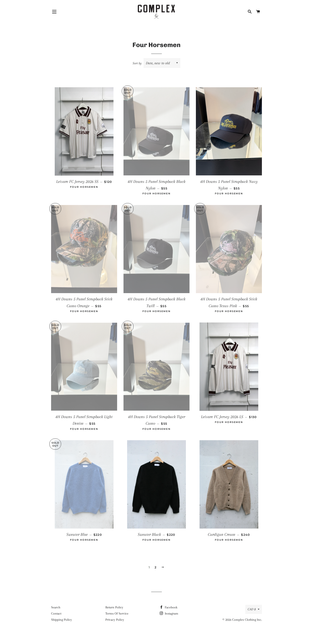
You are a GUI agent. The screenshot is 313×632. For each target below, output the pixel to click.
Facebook (170, 607)
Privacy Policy (114, 620)
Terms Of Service (116, 613)
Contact (56, 613)
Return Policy (114, 607)
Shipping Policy (61, 620)
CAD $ (252, 609)
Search (55, 607)
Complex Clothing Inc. (247, 620)
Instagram (171, 613)
